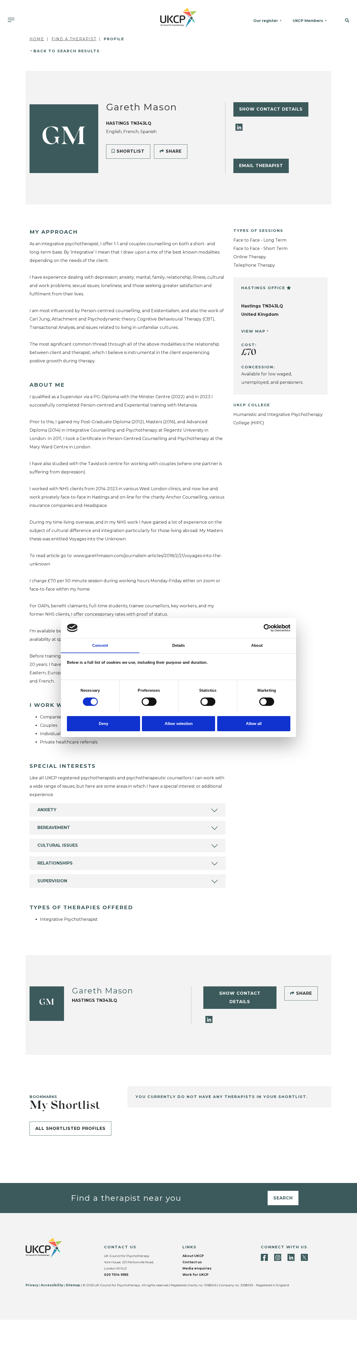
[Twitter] (304, 1257)
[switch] (149, 701)
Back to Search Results (66, 51)
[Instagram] (277, 1257)
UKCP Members (308, 20)
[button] (344, 20)
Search (283, 1198)
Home (37, 39)
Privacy (32, 1285)
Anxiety (46, 809)
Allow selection (179, 723)
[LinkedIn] (239, 126)
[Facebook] (264, 1257)
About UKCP (193, 1256)
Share (173, 151)
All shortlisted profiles (70, 1128)
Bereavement (53, 827)
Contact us (192, 1262)
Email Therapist (261, 165)
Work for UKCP (195, 1275)
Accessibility (52, 1285)
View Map (253, 331)
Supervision (52, 880)
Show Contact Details (271, 109)
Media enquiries (196, 1268)
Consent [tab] (100, 645)
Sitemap (73, 1285)
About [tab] (257, 645)
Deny (103, 723)
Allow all (254, 723)
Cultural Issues (57, 845)
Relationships (55, 863)
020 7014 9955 (116, 1275)
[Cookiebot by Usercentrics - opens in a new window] (267, 628)
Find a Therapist (73, 39)
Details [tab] (178, 645)
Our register (265, 20)
